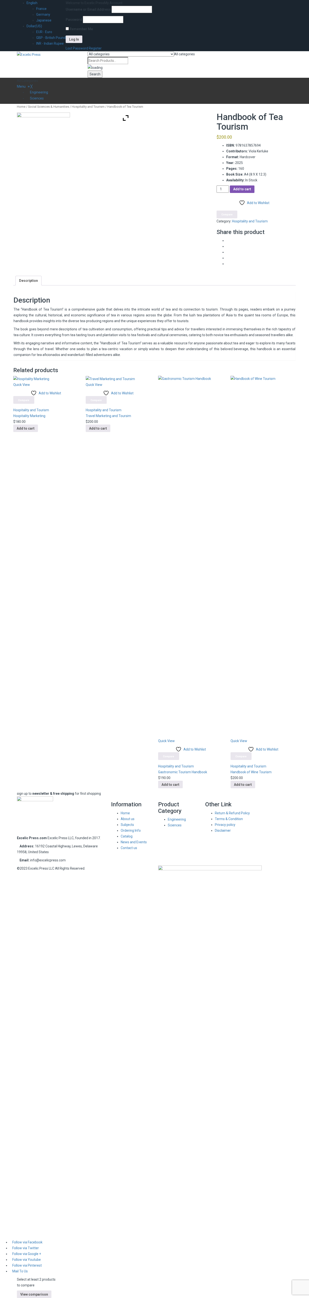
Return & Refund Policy (232, 813)
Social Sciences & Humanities (48, 106)
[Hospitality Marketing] (31, 379)
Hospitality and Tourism (88, 106)
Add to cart (242, 189)
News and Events (134, 842)
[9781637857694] (43, 149)
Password (74, 19)
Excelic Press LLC (41, 868)
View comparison (34, 1294)
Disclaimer (223, 830)
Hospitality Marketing (29, 416)
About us (127, 819)
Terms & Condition (229, 819)
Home (21, 106)
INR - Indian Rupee (50, 43)
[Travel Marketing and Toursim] (110, 379)
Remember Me (81, 29)
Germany (43, 14)
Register (95, 48)
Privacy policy (225, 825)
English (32, 3)
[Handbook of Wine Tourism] (263, 557)
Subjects (127, 825)
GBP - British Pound (51, 38)
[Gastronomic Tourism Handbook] (190, 557)
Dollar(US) (34, 26)
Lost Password (77, 48)
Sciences (175, 825)
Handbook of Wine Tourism (251, 772)
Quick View (21, 385)
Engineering (177, 819)
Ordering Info (131, 830)
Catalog (127, 836)
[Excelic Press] (29, 54)
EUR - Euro (44, 32)
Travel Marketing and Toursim (108, 416)
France (41, 9)
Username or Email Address (88, 9)
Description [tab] (28, 281)
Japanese (43, 20)
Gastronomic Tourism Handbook (182, 772)
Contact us (129, 848)
